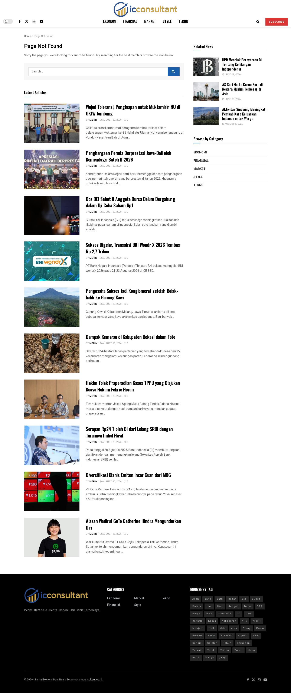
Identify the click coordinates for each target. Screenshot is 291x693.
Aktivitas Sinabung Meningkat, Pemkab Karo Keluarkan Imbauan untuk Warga (244, 114)
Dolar (247, 606)
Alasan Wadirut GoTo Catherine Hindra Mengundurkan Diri (133, 524)
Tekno (183, 21)
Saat (256, 635)
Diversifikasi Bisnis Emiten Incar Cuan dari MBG (128, 474)
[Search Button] (174, 71)
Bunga (256, 599)
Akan (195, 599)
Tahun (227, 643)
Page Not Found (44, 36)
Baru (220, 599)
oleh (234, 628)
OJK (223, 628)
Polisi (211, 635)
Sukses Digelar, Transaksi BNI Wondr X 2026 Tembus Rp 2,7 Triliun (133, 248)
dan (209, 606)
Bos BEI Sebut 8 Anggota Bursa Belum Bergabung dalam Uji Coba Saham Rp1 (130, 202)
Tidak (211, 650)
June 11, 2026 (232, 74)
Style (167, 21)
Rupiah (242, 635)
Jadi (249, 613)
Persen (197, 635)
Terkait (197, 650)
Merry (93, 120)
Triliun (224, 650)
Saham (197, 643)
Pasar (260, 628)
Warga (209, 657)
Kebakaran (229, 621)
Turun (238, 650)
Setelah (212, 643)
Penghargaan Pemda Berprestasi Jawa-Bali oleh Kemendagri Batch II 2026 (128, 156)
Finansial (130, 21)
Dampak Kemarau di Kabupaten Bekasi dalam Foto (130, 336)
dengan (233, 606)
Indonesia (224, 613)
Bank (208, 599)
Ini (238, 613)
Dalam (196, 606)
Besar (232, 599)
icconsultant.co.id (91, 679)
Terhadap (243, 643)
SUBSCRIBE (276, 22)
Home (27, 36)
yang (222, 657)
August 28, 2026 (111, 343)
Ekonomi (109, 21)
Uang (251, 650)
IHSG (209, 613)
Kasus (212, 621)
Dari (220, 606)
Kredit (257, 621)
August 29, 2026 (111, 120)
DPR (259, 606)
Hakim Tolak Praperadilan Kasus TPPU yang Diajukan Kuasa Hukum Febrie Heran (133, 386)
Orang (247, 628)
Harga (196, 613)
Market (150, 21)
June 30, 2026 (232, 99)
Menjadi (197, 628)
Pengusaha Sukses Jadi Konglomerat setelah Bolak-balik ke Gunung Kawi (132, 294)
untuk (196, 657)
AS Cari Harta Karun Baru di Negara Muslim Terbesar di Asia (242, 89)
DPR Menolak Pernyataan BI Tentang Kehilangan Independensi (242, 64)
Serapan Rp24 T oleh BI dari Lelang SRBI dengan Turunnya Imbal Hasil (129, 432)
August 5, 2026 (233, 124)
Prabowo (226, 635)
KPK (244, 621)
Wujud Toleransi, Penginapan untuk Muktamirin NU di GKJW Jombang (133, 110)
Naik (212, 628)
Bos (244, 599)
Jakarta (197, 621)
